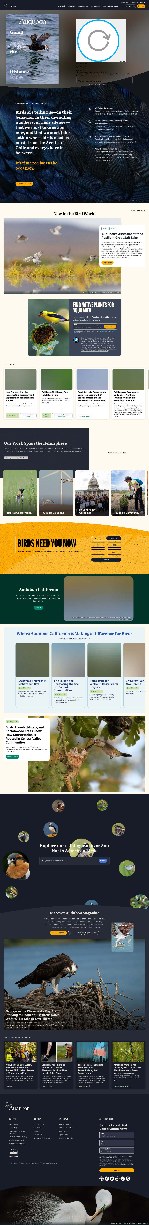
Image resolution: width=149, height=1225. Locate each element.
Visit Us (38, 608)
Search (122, 6)
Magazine (135, 2)
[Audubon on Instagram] (101, 1178)
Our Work (61, 6)
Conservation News (122, 1086)
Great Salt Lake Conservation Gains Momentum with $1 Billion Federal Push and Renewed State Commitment (92, 393)
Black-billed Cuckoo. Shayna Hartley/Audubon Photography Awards (12, 892)
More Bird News (137, 211)
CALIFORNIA (24, 688)
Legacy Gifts (63, 1135)
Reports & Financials (16, 1140)
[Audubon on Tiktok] (123, 1178)
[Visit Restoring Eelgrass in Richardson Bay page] (32, 675)
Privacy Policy (104, 331)
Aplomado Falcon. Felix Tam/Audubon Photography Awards (15, 864)
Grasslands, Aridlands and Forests (62, 415)
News (105, 228)
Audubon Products (65, 1128)
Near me (132, 6)
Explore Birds (83, 6)
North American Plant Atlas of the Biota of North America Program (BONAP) (98, 350)
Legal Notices (35, 1163)
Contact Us (38, 1135)
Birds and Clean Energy (28, 415)
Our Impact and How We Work (16, 458)
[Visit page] (62, 256)
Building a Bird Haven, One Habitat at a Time (56, 393)
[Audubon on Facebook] (107, 1178)
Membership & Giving (110, 6)
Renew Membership (66, 1138)
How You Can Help (24, 184)
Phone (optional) (106, 1149)
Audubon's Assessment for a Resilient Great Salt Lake (122, 236)
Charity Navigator (13, 1152)
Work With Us (39, 1124)
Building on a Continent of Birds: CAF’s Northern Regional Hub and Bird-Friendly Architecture (128, 393)
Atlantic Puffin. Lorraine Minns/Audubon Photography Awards (51, 829)
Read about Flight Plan (117, 453)
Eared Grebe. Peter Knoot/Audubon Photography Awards (58, 806)
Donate (141, 6)
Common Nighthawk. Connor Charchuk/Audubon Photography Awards (118, 829)
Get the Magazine (58, 933)
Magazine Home (91, 933)
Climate (10, 1086)
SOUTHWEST (13, 415)
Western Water (84, 416)
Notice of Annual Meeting (18, 1137)
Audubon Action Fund (17, 1144)
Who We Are (13, 1124)
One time (98, 538)
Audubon (10, 5)
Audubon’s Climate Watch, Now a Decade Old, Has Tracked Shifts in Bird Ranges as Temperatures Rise (21, 1065)
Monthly (114, 538)
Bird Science (83, 1086)
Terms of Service (109, 1157)
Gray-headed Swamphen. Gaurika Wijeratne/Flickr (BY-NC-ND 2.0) (102, 805)
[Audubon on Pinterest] (128, 1178)
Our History (13, 1128)
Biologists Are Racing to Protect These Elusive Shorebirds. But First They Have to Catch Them (56, 1065)
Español (142, 2)
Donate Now (63, 1131)
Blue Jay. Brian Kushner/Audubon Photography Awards (23, 836)
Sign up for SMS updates (42, 1138)
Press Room (38, 1131)
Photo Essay (47, 1086)
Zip (97, 324)
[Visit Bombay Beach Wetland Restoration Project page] (104, 675)
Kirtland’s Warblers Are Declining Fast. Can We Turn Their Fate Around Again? (128, 1065)
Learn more (107, 263)
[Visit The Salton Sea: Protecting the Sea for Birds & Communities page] (68, 675)
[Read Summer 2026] (122, 937)
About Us (71, 6)
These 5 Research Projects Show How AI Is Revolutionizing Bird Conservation (92, 1065)
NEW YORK (47, 415)
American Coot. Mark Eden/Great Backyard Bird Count (140, 903)
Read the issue (75, 933)
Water (113, 228)
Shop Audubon (125, 2)
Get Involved (95, 6)
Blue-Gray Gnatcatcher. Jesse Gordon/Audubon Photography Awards (127, 868)
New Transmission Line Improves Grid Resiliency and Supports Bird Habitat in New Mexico (21, 393)
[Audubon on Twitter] (112, 1178)
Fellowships (38, 1128)
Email (76, 324)
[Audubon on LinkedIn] (117, 1178)
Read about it (12, 757)
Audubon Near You (65, 1124)
